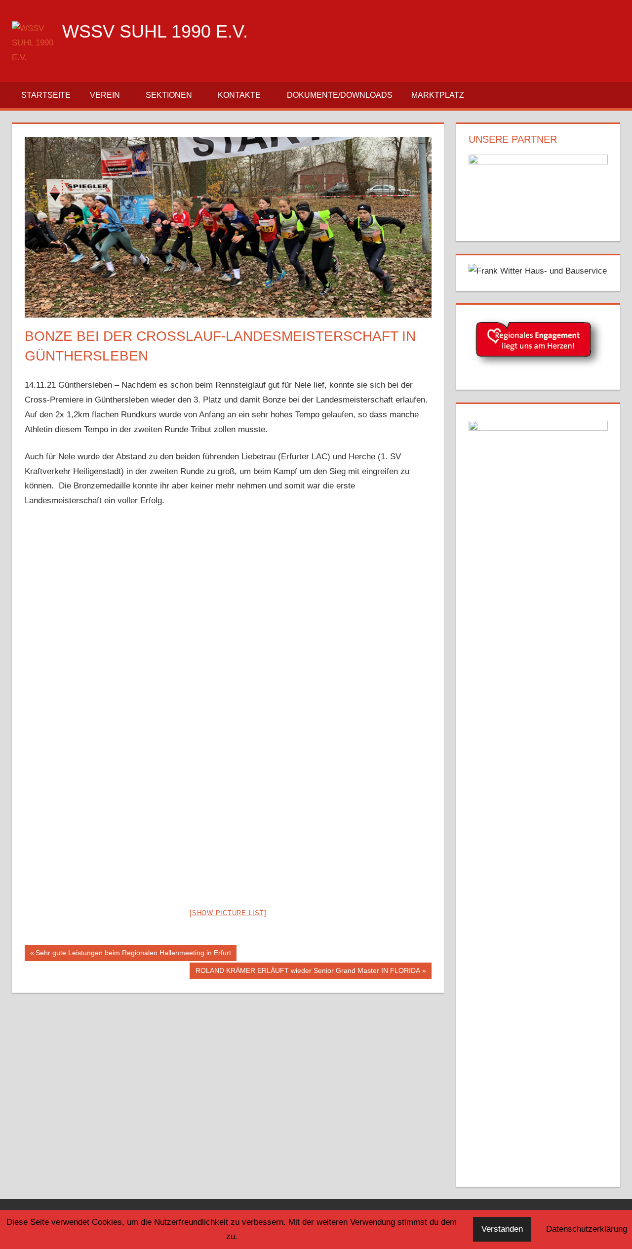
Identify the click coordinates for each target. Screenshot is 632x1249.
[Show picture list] (228, 913)
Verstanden (502, 1229)
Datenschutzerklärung (586, 1229)
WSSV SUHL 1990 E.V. (155, 31)
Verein (105, 95)
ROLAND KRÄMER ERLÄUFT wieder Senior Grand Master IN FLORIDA (307, 972)
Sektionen (169, 95)
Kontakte (239, 95)
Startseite (46, 95)
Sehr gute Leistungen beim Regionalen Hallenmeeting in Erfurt (133, 954)
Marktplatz (437, 95)
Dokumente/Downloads (340, 95)
